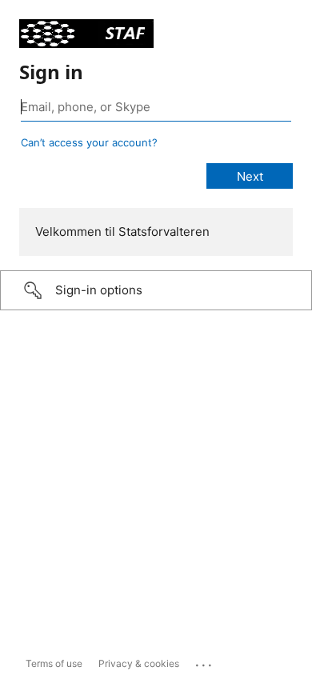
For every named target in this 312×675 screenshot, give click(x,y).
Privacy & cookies (138, 663)
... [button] (204, 661)
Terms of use (54, 663)
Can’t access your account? (89, 142)
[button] (156, 290)
